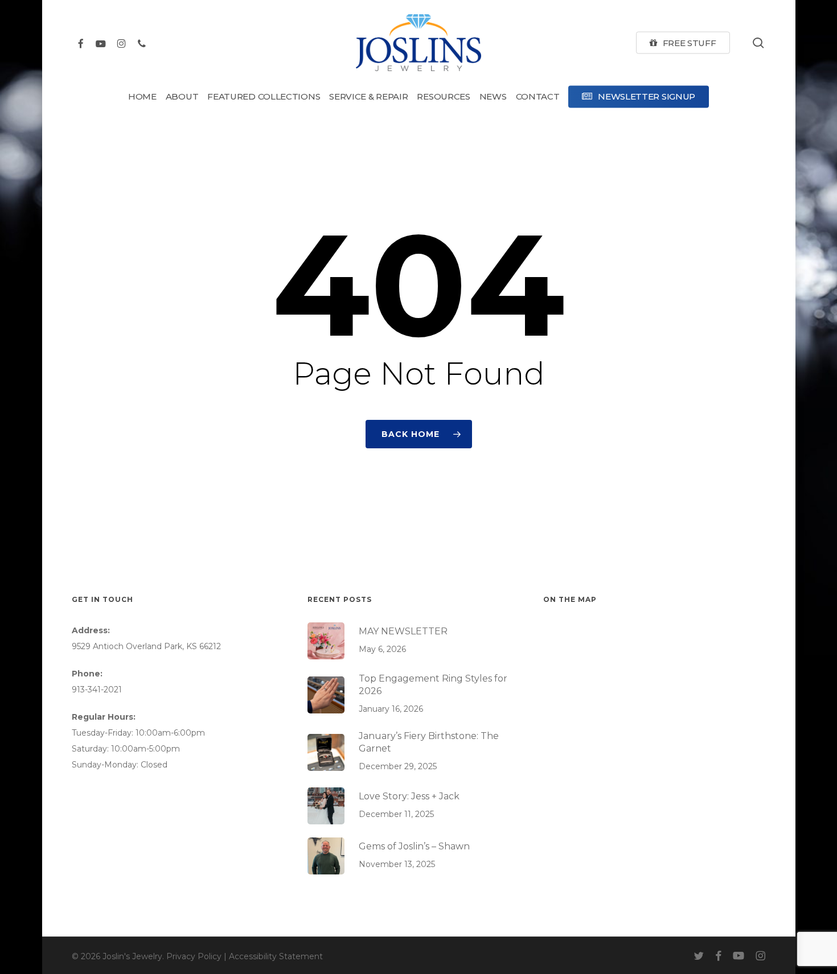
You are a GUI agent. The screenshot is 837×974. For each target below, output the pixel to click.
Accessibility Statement (276, 956)
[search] (758, 43)
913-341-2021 (97, 689)
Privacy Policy (193, 956)
